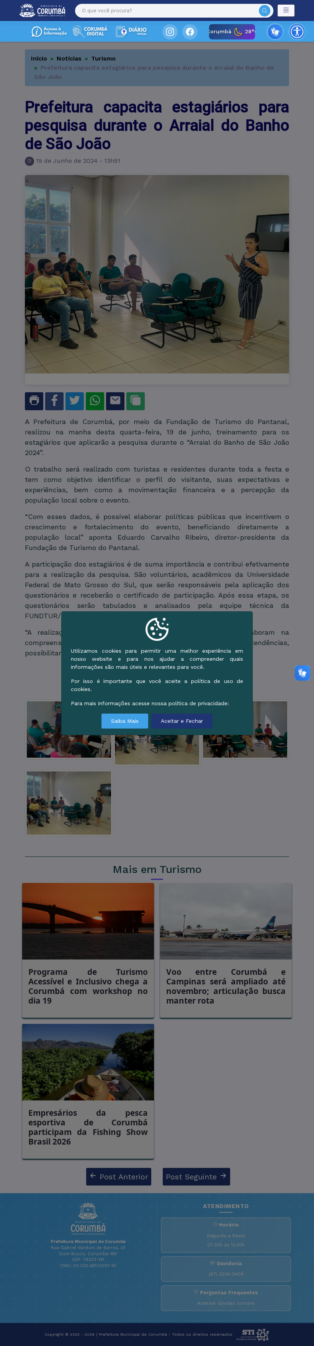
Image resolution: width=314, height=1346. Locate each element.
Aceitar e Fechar (182, 721)
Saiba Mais (125, 721)
